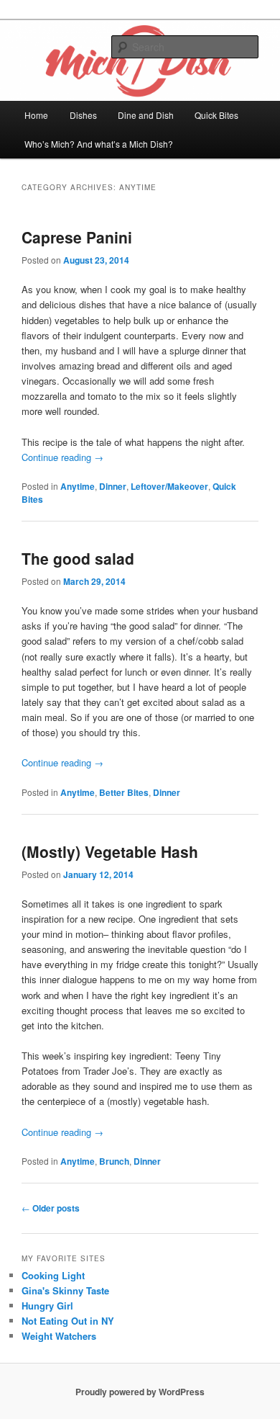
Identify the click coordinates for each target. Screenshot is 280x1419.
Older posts (51, 1207)
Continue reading (62, 457)
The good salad (78, 558)
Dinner (112, 486)
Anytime (77, 486)
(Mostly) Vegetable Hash (110, 851)
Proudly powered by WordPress (140, 1391)
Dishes (83, 115)
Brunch (114, 1161)
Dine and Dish (146, 115)
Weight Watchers (59, 1336)
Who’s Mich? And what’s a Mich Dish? (98, 144)
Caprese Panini (77, 237)
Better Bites (124, 792)
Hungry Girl (47, 1305)
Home (36, 115)
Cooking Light (53, 1275)
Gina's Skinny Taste (65, 1290)
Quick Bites (216, 115)
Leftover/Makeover (169, 486)
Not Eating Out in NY (68, 1321)
